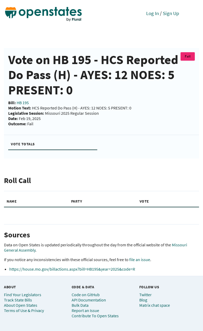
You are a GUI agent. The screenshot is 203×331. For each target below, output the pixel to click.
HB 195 (23, 102)
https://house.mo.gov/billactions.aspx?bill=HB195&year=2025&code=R (72, 269)
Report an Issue (85, 310)
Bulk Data (80, 305)
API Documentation (89, 300)
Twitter (145, 294)
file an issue (139, 259)
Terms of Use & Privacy (24, 310)
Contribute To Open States (95, 315)
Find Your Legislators (22, 294)
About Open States (20, 305)
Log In (152, 13)
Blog (143, 300)
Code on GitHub (86, 294)
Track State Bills (18, 300)
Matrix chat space (154, 305)
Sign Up (171, 13)
